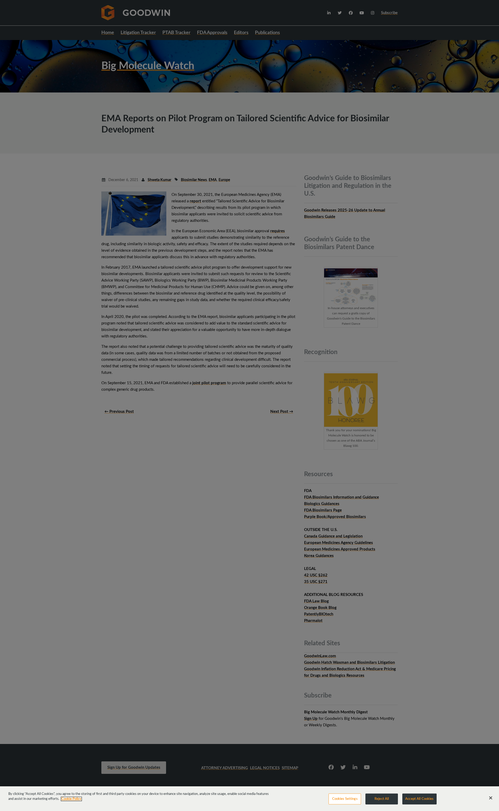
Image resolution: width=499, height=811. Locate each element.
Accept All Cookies (419, 799)
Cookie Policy (71, 799)
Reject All (382, 799)
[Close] (490, 798)
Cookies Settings (345, 799)
